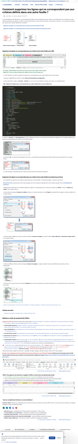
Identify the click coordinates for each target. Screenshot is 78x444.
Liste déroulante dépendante (42, 333)
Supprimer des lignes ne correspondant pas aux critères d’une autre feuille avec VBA (23, 25)
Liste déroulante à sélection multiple (59, 333)
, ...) (54, 347)
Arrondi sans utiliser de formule (28, 327)
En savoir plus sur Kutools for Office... (47, 419)
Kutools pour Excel (7, 182)
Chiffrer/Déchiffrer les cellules (61, 341)
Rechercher (59, 4)
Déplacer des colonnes (40, 335)
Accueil (8, 429)
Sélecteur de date (32, 341)
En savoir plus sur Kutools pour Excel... (47, 371)
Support (51, 4)
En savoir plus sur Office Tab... (49, 395)
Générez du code (49, 321)
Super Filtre (16, 343)
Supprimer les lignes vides (52, 325)
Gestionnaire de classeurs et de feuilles (63, 339)
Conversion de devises (12, 348)
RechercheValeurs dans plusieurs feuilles (64, 329)
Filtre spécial (24, 343)
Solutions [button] (17, 4)
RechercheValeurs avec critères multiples (23, 329)
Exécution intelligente (38, 321)
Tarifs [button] (31, 4)
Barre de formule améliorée (45, 339)
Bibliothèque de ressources (11, 341)
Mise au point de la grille (22, 339)
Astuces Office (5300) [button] (41, 4)
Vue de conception (33, 339)
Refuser (59, 437)
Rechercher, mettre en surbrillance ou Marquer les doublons (31, 325)
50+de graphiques (49, 345)
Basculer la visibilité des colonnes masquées (56, 335)
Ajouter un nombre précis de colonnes (25, 335)
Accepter (52, 437)
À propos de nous (65, 429)
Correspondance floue (10, 331)
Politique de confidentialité (48, 429)
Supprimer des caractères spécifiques (32, 345)
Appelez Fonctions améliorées (31, 323)
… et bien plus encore (9, 345)
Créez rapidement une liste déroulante (25, 333)
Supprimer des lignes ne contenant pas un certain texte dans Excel (19, 313)
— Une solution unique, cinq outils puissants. (24, 1)
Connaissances (20, 429)
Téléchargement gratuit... (65, 371)
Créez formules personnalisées (61, 321)
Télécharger (25, 4)
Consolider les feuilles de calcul (45, 341)
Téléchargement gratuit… (65, 419)
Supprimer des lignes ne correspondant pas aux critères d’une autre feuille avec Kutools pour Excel (27, 28)
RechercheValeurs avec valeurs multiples (44, 329)
